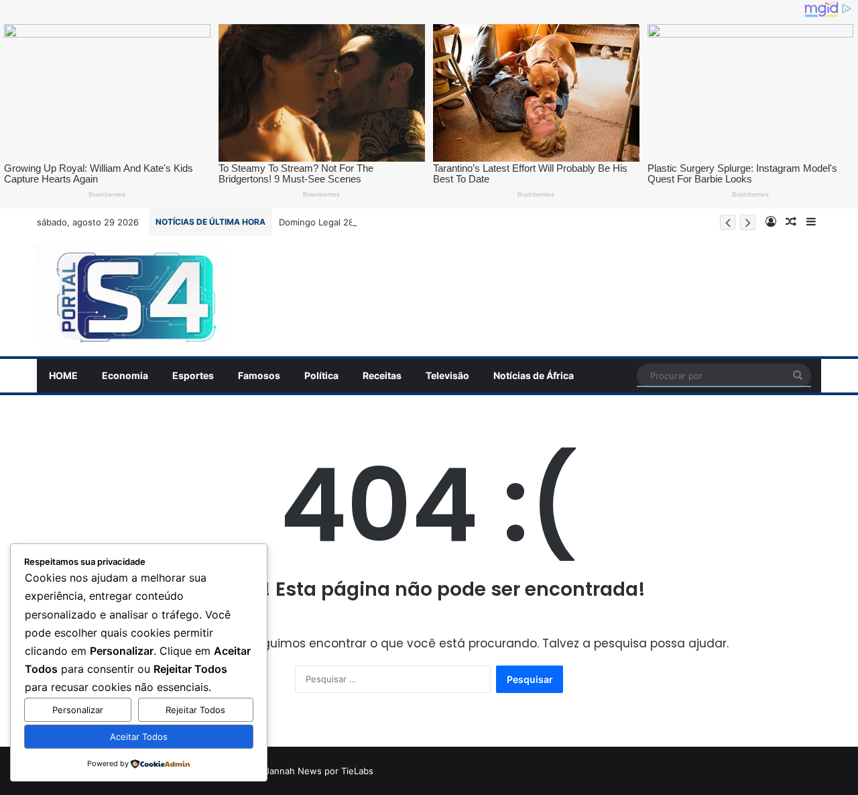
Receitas (382, 375)
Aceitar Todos (139, 736)
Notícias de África (533, 375)
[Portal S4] (133, 296)
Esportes (193, 375)
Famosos (259, 375)
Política (321, 375)
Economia (125, 375)
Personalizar (77, 709)
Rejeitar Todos (195, 709)
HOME (63, 375)
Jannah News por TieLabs (319, 770)
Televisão (447, 375)
